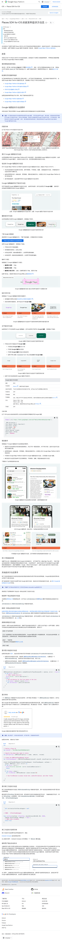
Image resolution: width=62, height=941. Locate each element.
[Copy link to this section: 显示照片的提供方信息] (18, 650)
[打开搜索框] (39, 2)
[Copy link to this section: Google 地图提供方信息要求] (26, 107)
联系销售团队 (55, 6)
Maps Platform (18, 2)
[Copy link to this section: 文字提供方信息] (13, 326)
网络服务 (24, 908)
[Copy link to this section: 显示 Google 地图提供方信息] (22, 154)
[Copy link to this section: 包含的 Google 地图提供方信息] (24, 164)
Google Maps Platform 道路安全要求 (14, 92)
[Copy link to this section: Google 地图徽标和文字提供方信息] (27, 183)
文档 (23, 18)
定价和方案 (44, 901)
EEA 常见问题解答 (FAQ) (11, 89)
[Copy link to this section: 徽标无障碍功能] (11, 293)
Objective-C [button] (11, 667)
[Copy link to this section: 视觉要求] (9, 441)
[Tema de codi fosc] (54, 417)
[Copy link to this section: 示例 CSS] (8, 411)
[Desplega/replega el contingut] (10, 27)
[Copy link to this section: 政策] (6, 54)
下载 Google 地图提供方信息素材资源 (13, 240)
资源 (40, 18)
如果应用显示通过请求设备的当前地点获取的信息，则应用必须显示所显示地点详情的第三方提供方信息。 (30, 611)
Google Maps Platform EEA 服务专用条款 (16, 86)
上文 (18, 618)
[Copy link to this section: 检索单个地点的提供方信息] (21, 596)
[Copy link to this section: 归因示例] (9, 127)
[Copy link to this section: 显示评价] (9, 695)
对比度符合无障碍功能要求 (24, 299)
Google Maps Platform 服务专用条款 (14, 101)
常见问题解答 (5, 901)
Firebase (4, 922)
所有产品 (4, 927)
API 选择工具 (5, 903)
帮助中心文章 (19, 642)
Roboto (15, 386)
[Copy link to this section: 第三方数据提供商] (15, 558)
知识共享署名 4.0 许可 (25, 880)
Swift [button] (4, 667)
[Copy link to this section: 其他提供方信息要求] (19, 572)
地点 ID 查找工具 (6, 906)
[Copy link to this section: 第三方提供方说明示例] (18, 830)
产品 (7, 18)
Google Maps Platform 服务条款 (46, 48)
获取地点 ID (10, 599)
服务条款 (44, 908)
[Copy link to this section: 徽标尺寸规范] (10, 259)
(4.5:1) (54, 397)
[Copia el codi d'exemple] (57, 417)
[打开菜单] (2, 2)
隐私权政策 (8, 934)
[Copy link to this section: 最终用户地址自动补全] (18, 843)
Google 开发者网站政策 (13, 881)
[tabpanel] (31, 680)
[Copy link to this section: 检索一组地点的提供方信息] (21, 608)
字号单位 (37, 403)
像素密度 (29, 274)
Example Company (7, 836)
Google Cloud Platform (7, 925)
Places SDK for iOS (13, 6)
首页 (3, 18)
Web (23, 906)
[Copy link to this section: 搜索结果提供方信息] (16, 622)
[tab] (4, 667)
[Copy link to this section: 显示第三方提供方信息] (18, 786)
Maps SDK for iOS (6, 908)
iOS (3, 6)
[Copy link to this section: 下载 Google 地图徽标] (15, 234)
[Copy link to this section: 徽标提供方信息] (13, 216)
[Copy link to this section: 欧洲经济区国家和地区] (18, 75)
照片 (12, 653)
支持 (43, 906)
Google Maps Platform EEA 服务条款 (14, 83)
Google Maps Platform (15, 18)
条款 (3, 934)
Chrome (4, 920)
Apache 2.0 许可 (48, 880)
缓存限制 (28, 67)
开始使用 (45, 6)
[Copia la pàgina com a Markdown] (50, 22)
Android (24, 901)
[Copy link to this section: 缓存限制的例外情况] (16, 64)
